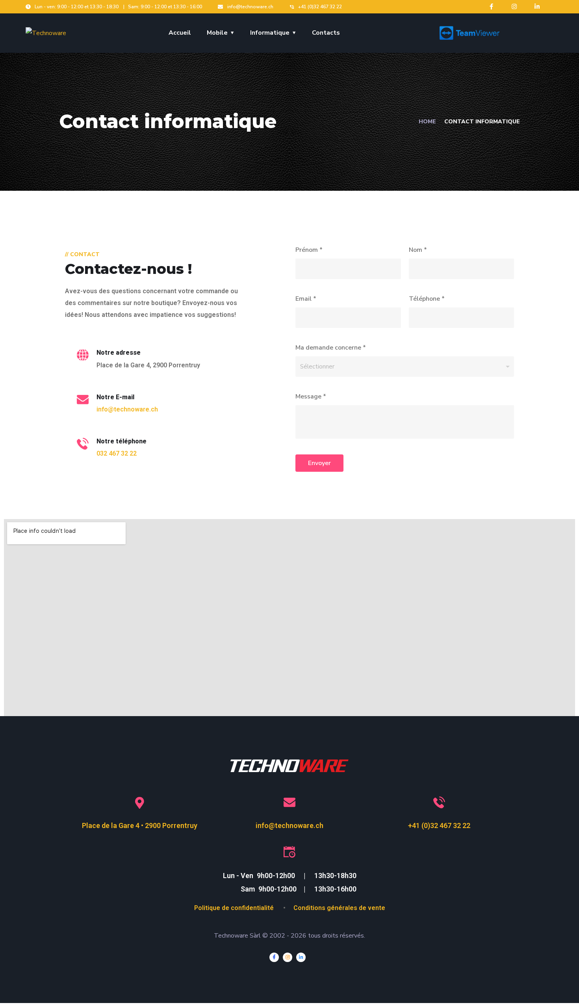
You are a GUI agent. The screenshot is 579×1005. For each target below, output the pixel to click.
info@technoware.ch (127, 409)
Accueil (180, 32)
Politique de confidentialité (234, 908)
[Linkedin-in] (537, 6)
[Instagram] (514, 6)
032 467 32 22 (116, 453)
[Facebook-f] (491, 6)
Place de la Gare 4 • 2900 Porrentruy (139, 825)
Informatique (270, 32)
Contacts (326, 32)
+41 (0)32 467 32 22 (439, 825)
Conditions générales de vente (339, 908)
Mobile (217, 32)
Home (427, 121)
